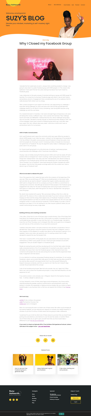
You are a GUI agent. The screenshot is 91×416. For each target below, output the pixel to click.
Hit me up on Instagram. (37, 320)
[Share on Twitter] (45, 343)
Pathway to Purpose (54, 399)
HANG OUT (23, 304)
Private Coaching (54, 397)
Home (33, 394)
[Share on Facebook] (38, 343)
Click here (29, 414)
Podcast (77, 4)
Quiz (73, 4)
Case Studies (67, 4)
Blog (33, 402)
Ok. (61, 413)
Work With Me (57, 4)
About (33, 396)
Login (75, 401)
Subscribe (76, 398)
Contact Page (74, 394)
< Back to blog (45, 40)
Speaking (34, 398)
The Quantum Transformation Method (55, 395)
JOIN (21, 302)
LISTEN (22, 300)
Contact (83, 4)
